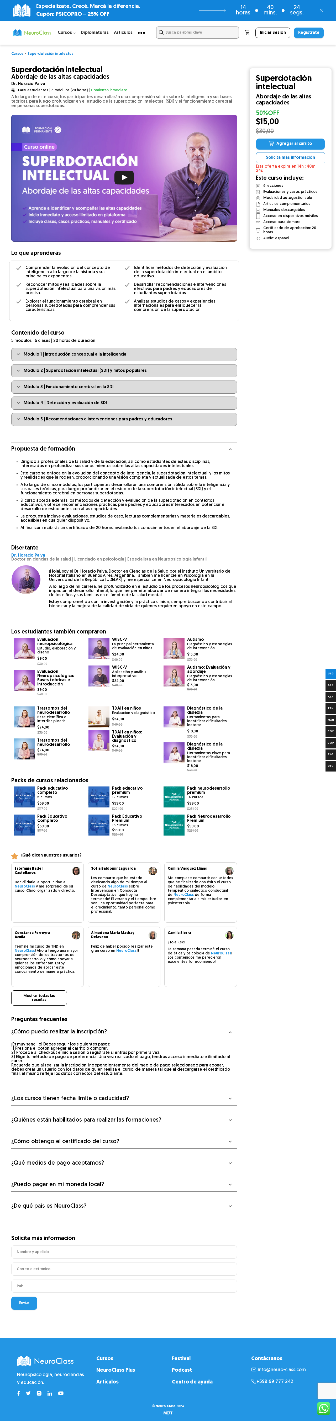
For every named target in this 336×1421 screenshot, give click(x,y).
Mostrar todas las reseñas (39, 998)
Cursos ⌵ (67, 32)
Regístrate (308, 33)
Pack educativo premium (127, 790)
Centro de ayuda (192, 1382)
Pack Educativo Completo (52, 819)
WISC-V (119, 640)
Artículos (123, 32)
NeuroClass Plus (115, 1370)
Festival (181, 1358)
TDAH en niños (126, 708)
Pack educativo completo (52, 790)
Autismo (195, 640)
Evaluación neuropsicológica (54, 642)
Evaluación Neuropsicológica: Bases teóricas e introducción (55, 678)
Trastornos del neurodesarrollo (53, 710)
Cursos (104, 1358)
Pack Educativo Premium (127, 819)
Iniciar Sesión (273, 33)
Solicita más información (290, 158)
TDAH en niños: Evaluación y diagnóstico (127, 736)
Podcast (182, 1370)
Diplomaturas (95, 32)
